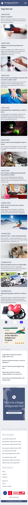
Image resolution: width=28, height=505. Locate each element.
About (3, 471)
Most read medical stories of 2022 (11, 453)
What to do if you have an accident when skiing (12, 206)
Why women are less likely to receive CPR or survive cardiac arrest (14, 79)
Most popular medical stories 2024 (11, 460)
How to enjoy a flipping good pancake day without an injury (13, 174)
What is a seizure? (6, 17)
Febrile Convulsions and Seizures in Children (12, 46)
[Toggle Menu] (25, 3)
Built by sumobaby (14, 497)
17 (17, 322)
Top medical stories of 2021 (9, 450)
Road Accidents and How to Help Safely (13, 265)
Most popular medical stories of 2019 (11, 444)
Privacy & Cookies (6, 486)
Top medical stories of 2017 (9, 438)
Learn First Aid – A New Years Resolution (13, 236)
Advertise (4, 477)
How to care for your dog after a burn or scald (13, 143)
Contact (4, 474)
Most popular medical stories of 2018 (11, 441)
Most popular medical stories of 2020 (11, 448)
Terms (4, 483)
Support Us (5, 480)
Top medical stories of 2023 (9, 457)
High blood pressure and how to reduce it (13, 294)
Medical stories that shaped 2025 (10, 462)
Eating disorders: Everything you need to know (14, 111)
